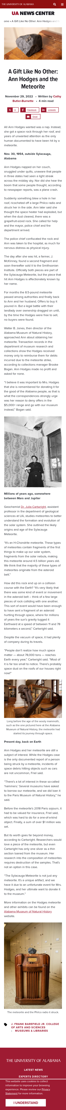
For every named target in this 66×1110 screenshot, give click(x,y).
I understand (26, 1102)
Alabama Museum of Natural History (28, 911)
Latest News (33, 1070)
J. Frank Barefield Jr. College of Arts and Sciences (35, 1025)
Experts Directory (33, 1076)
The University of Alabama (18, 4)
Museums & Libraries (31, 1031)
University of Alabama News (33, 1060)
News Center (33, 13)
